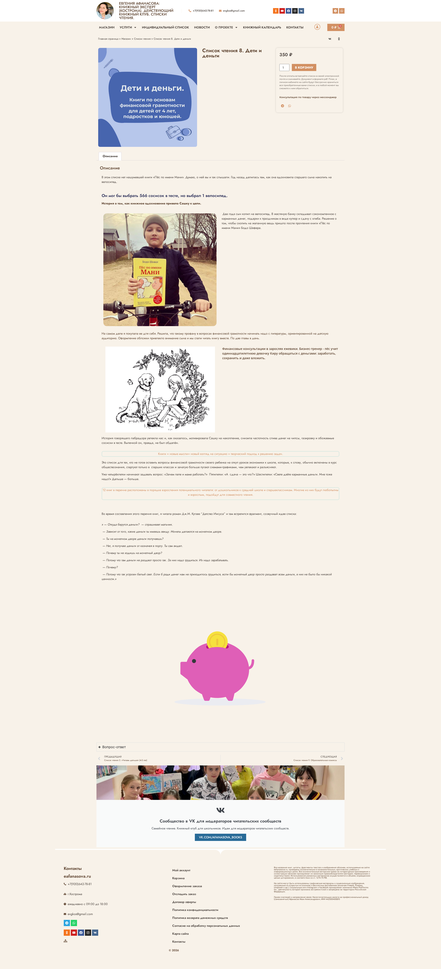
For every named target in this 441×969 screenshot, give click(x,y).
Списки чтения (142, 39)
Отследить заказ (184, 894)
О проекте (224, 27)
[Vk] (301, 11)
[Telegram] (335, 11)
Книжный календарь (262, 27)
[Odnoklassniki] (276, 11)
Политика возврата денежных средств (200, 918)
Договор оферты (184, 902)
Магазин (107, 27)
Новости (202, 27)
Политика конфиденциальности (195, 910)
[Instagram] (295, 11)
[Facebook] (288, 11)
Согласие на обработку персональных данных (206, 925)
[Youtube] (282, 11)
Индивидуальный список (165, 27)
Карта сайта (180, 933)
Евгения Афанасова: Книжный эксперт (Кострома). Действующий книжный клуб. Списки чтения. (146, 11)
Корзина (178, 878)
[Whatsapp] (342, 11)
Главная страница (108, 39)
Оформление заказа (187, 886)
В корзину (304, 67)
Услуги (126, 27)
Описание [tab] (110, 156)
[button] (330, 39)
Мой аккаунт (181, 870)
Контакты (295, 27)
